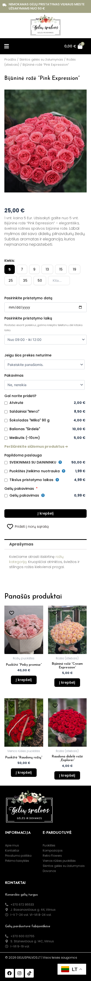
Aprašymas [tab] (21, 544)
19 (74, 269)
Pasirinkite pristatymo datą (28, 298)
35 (25, 280)
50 (40, 280)
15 (61, 269)
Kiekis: (9, 260)
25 (10, 280)
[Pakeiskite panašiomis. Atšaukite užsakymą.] (44, 364)
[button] (6, 46)
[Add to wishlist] (11, 612)
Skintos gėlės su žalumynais (41, 59)
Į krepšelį (46, 513)
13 (47, 269)
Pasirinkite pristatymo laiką (28, 318)
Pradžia (10, 59)
